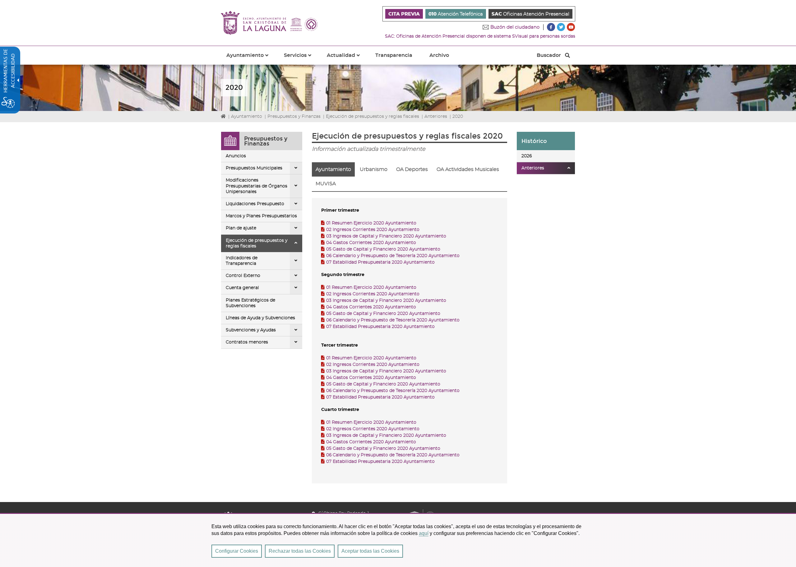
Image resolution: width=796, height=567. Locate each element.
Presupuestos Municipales (254, 168)
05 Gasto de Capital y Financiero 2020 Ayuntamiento (383, 249)
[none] (296, 168)
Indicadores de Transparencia (241, 261)
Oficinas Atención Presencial (530, 14)
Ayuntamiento (246, 116)
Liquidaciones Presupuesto (255, 204)
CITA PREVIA (404, 14)
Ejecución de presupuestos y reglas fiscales (372, 116)
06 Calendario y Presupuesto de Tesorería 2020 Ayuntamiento (393, 256)
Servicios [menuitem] (301, 59)
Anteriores (435, 116)
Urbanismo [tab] (373, 169)
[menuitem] (404, 14)
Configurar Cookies (236, 551)
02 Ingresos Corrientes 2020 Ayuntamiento (372, 230)
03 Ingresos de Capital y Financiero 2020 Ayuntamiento (386, 236)
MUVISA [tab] (326, 183)
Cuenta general (242, 288)
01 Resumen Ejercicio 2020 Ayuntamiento (371, 223)
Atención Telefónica (455, 14)
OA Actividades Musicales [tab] (468, 169)
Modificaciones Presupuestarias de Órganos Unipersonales (256, 186)
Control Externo (243, 276)
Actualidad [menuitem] (347, 59)
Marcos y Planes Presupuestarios (261, 216)
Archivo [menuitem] (439, 55)
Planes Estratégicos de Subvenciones (250, 303)
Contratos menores (247, 342)
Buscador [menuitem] (548, 57)
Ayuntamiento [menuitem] (251, 59)
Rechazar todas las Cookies (300, 551)
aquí (423, 533)
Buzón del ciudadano (514, 27)
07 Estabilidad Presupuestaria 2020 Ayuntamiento (380, 262)
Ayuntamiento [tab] (333, 169)
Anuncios (236, 156)
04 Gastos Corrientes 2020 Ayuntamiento (371, 243)
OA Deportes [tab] (412, 169)
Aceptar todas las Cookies (370, 551)
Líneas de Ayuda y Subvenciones (260, 318)
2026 (526, 156)
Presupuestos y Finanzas (294, 116)
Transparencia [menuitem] (393, 55)
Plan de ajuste (241, 228)
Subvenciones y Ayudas (251, 330)
